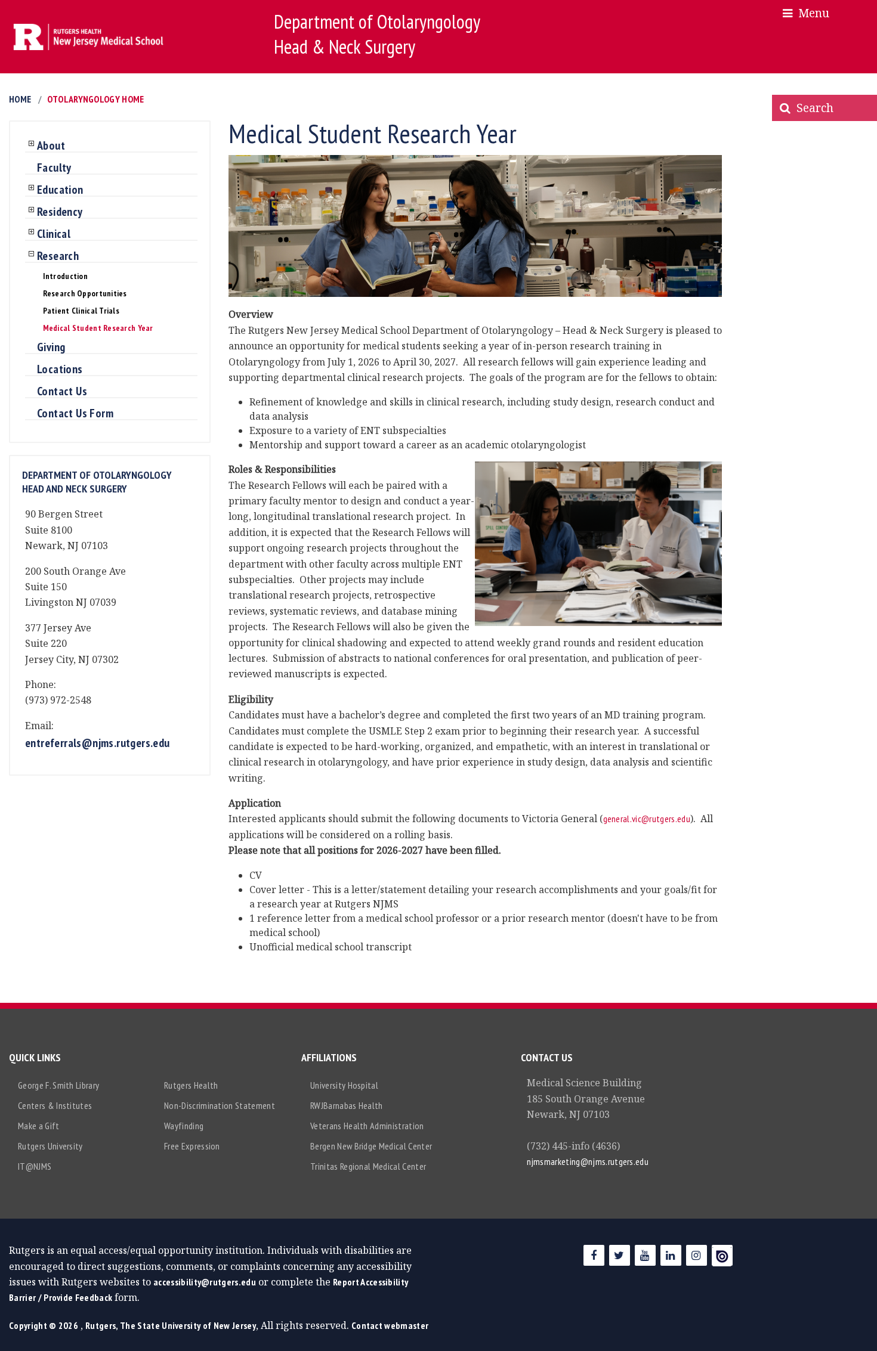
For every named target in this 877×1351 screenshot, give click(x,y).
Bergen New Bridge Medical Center (371, 1146)
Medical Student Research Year (98, 328)
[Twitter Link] (619, 1255)
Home (20, 99)
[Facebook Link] (593, 1255)
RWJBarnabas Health (346, 1105)
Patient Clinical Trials (81, 310)
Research (58, 256)
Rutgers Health (191, 1085)
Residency (60, 212)
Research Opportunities (85, 293)
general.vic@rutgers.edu (646, 819)
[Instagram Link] (696, 1255)
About (51, 146)
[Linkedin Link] (670, 1255)
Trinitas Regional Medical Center (368, 1166)
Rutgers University (50, 1146)
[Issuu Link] (722, 1255)
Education (60, 190)
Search (811, 108)
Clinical (53, 234)
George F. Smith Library (58, 1085)
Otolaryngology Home (95, 99)
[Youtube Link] (645, 1255)
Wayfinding (183, 1126)
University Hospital (344, 1085)
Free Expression (192, 1146)
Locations (60, 369)
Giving (51, 347)
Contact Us (62, 391)
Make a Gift (39, 1126)
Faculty (54, 168)
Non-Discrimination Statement (219, 1105)
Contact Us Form (75, 413)
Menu (810, 13)
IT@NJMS (34, 1166)
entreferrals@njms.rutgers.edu (97, 743)
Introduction (65, 276)
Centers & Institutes (55, 1105)
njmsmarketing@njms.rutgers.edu (588, 1161)
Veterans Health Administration (367, 1126)
